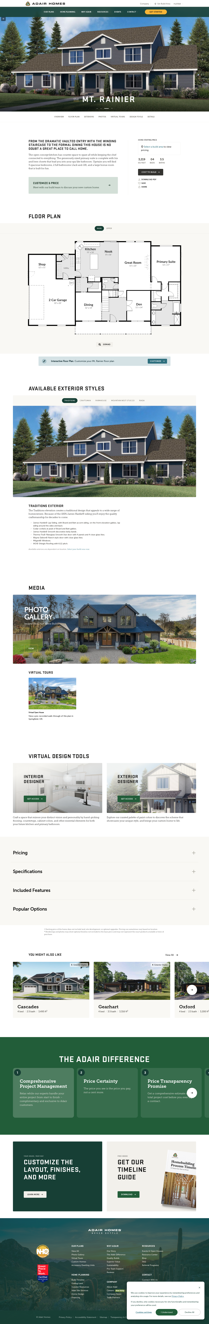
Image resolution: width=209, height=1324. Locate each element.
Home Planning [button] (67, 12)
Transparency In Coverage (122, 1317)
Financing (76, 1298)
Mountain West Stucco (123, 401)
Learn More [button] (33, 1194)
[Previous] (17, 990)
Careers (110, 1290)
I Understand (167, 1312)
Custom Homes (79, 1262)
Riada (142, 401)
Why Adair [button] (86, 12)
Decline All (189, 1312)
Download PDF (148, 180)
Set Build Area (163, 4)
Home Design (78, 1294)
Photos (102, 117)
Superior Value (113, 1262)
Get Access (33, 799)
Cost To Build (149, 172)
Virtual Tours (118, 117)
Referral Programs (150, 1265)
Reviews (110, 1272)
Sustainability (112, 1265)
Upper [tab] (109, 228)
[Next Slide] (202, 59)
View (31, 648)
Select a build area (153, 147)
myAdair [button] (177, 4)
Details (151, 117)
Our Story (111, 1251)
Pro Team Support (115, 1269)
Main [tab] (99, 228)
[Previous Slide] (6, 59)
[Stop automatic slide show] (3, 18)
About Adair (112, 1287)
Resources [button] (102, 12)
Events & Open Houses (152, 1251)
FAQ (144, 1262)
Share (144, 187)
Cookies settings (144, 1312)
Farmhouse (101, 401)
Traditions (69, 401)
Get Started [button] (156, 12)
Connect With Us (150, 1280)
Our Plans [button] (49, 12)
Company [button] (144, 4)
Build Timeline (78, 1280)
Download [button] (127, 1194)
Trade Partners (113, 1298)
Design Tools (136, 117)
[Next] (192, 1093)
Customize (155, 361)
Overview (59, 117)
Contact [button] (131, 12)
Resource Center (150, 1255)
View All (169, 955)
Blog (144, 1258)
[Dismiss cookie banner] (199, 1287)
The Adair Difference (116, 1255)
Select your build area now (78, 549)
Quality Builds (113, 1258)
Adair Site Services (80, 1290)
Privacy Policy (65, 1317)
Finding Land (77, 1283)
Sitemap (103, 1317)
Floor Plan (74, 117)
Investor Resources (80, 1287)
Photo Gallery (78, 1255)
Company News (114, 1294)
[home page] (45, 4)
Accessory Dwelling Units (83, 1265)
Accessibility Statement (85, 1317)
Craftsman (85, 401)
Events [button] (117, 12)
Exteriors (89, 117)
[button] (109, 185)
